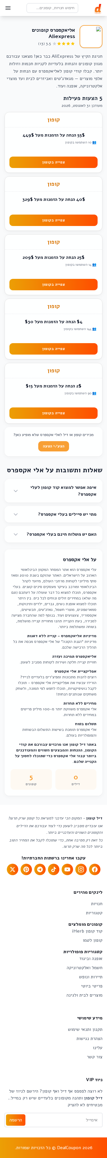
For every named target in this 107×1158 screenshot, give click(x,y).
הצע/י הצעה (53, 446)
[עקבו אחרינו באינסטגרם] (81, 869)
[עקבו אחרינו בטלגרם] (40, 869)
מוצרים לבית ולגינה (84, 995)
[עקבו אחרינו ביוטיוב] (67, 869)
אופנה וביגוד (90, 958)
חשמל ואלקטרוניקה (84, 968)
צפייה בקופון (53, 162)
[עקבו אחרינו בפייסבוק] (94, 869)
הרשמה (15, 1120)
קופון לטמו (92, 940)
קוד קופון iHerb (87, 931)
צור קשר (94, 1057)
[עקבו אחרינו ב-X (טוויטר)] (12, 869)
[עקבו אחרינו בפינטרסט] (26, 869)
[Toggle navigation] (8, 8)
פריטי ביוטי (91, 986)
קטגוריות (94, 913)
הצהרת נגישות (89, 1038)
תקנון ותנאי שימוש (85, 1029)
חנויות (96, 904)
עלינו (97, 1048)
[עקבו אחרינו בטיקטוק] (53, 869)
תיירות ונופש (90, 977)
